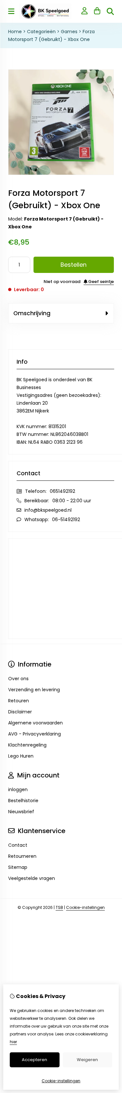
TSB (59, 907)
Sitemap (17, 867)
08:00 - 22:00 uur (71, 500)
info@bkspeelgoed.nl (48, 510)
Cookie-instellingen (85, 907)
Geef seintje (100, 281)
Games (69, 31)
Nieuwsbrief (21, 811)
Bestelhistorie (23, 800)
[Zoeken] (110, 11)
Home (15, 31)
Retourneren (22, 856)
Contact (17, 845)
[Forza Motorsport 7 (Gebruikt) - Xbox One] (61, 173)
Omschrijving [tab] (31, 313)
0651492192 (62, 491)
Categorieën (41, 31)
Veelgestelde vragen (31, 878)
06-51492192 (66, 519)
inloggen (18, 789)
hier (13, 1042)
